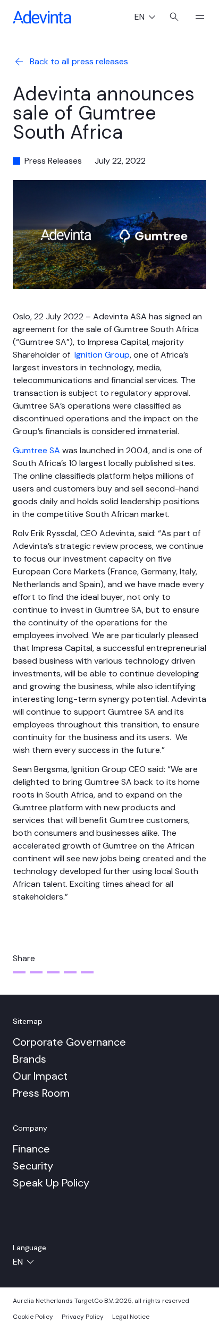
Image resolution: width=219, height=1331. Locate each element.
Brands (29, 1059)
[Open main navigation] (195, 17)
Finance (31, 1149)
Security (33, 1166)
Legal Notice (130, 1316)
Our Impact (40, 1076)
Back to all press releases (79, 61)
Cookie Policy (33, 1316)
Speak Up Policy (51, 1183)
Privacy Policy (83, 1316)
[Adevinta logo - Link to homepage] (42, 17)
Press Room (41, 1093)
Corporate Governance (69, 1042)
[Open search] (174, 17)
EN (149, 17)
